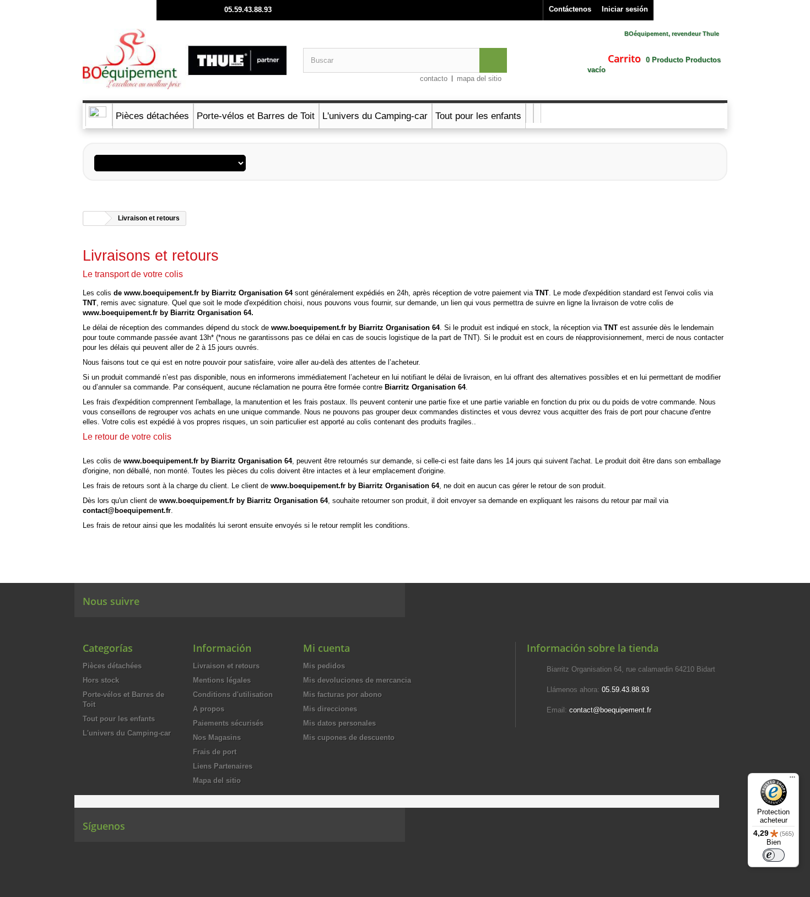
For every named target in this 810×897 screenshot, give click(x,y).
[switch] (774, 855)
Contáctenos (570, 9)
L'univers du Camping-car (127, 733)
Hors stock (101, 680)
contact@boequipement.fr (610, 710)
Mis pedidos (324, 666)
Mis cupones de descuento (349, 737)
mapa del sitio (479, 78)
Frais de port (214, 752)
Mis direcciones (330, 709)
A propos (208, 709)
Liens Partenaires (222, 766)
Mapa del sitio (217, 780)
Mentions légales (222, 680)
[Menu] (792, 779)
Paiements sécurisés (228, 723)
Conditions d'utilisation (233, 694)
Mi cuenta (326, 648)
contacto (433, 78)
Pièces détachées (112, 666)
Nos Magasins (217, 737)
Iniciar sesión (625, 9)
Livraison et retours (226, 666)
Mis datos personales (339, 723)
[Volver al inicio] (94, 218)
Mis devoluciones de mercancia (357, 680)
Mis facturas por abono (342, 694)
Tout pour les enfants (119, 719)
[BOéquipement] (185, 59)
